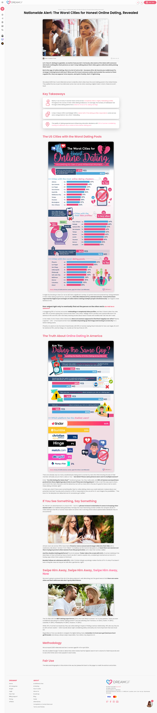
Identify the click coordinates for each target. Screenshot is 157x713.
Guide (35, 699)
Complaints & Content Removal (42, 704)
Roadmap (36, 694)
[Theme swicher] (141, 2)
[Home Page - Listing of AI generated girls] (2, 15)
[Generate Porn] (2, 43)
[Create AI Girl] (2, 9)
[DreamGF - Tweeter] (107, 701)
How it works (37, 689)
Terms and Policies (39, 707)
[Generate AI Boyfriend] (2, 40)
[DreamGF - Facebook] (110, 701)
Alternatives (36, 701)
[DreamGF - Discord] (117, 701)
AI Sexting (36, 686)
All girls (11, 689)
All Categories (13, 686)
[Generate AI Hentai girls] (2, 36)
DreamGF (118, 686)
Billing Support (13, 696)
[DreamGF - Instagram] (114, 701)
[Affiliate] (2, 30)
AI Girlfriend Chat (38, 683)
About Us (36, 691)
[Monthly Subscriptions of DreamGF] (2, 26)
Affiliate (11, 701)
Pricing (11, 699)
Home (59, 9)
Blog (64, 9)
